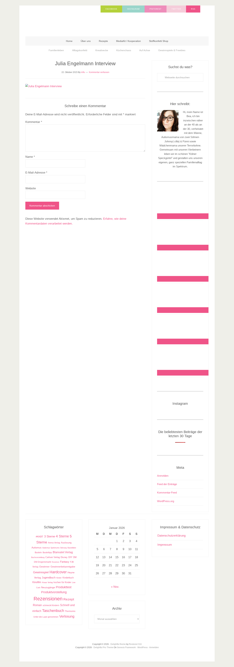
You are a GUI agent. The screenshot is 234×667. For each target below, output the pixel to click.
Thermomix (70, 611)
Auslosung (66, 542)
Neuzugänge (48, 587)
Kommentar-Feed (167, 492)
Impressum (164, 544)
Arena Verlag (54, 543)
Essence (55, 562)
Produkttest (63, 587)
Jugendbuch (49, 577)
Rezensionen (48, 598)
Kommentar (33, 122)
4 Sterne (62, 536)
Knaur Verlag (47, 582)
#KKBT (39, 536)
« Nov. (115, 586)
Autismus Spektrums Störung (54, 548)
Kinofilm (36, 582)
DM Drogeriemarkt (42, 562)
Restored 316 (135, 644)
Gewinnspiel (41, 572)
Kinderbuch (68, 578)
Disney (64, 557)
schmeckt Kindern (51, 605)
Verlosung (66, 616)
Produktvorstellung (54, 592)
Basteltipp (47, 552)
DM (75, 557)
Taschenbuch (53, 610)
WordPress (142, 647)
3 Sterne (49, 536)
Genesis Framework (126, 647)
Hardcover (58, 572)
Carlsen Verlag (52, 557)
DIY (70, 557)
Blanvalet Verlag (63, 552)
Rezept (68, 599)
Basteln (38, 552)
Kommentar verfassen (99, 72)
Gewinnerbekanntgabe (63, 566)
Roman (37, 605)
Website (30, 188)
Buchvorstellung (38, 557)
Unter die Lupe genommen (45, 617)
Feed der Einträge (167, 484)
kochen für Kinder (62, 582)
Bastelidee (71, 548)
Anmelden (162, 475)
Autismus (36, 547)
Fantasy (64, 561)
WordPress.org (165, 501)
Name (30, 156)
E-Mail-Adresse (36, 172)
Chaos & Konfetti (59, 19)
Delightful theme (118, 644)
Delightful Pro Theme (103, 647)
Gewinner (44, 566)
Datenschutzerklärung (171, 535)
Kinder (59, 578)
